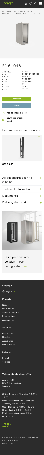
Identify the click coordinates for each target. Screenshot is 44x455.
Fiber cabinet (8, 316)
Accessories (8, 320)
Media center (8, 344)
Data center (8, 308)
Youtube (6, 362)
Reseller (6, 337)
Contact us (16, 99)
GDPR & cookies (10, 441)
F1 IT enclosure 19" (20, 13)
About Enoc (7, 341)
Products (6, 11)
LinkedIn (6, 358)
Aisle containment (10, 312)
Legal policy (9, 444)
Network (18, 11)
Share (16, 106)
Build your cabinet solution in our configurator (17, 261)
